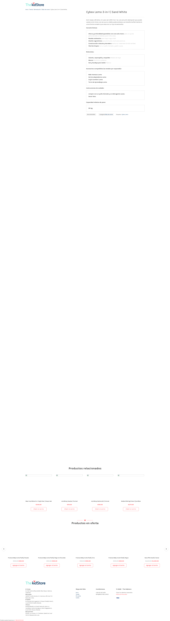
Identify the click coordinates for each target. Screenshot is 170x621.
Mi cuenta (78, 596)
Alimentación (37, 9)
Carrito (77, 597)
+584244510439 (19, 620)
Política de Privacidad (121, 594)
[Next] (166, 549)
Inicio (27, 9)
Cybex (123, 114)
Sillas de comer (46, 9)
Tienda (31, 9)
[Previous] (4, 549)
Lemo (126, 114)
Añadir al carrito (38, 509)
